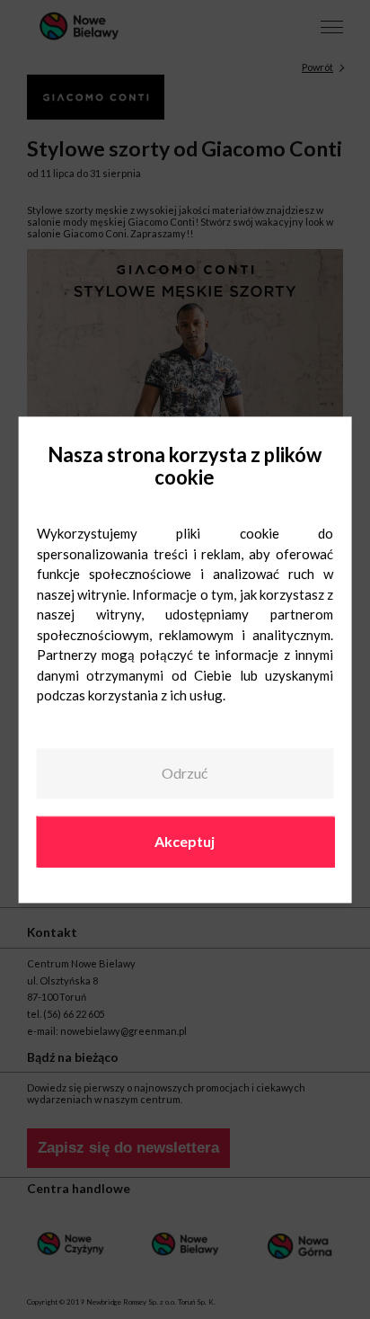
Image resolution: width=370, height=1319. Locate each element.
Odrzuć (184, 773)
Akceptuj (184, 841)
